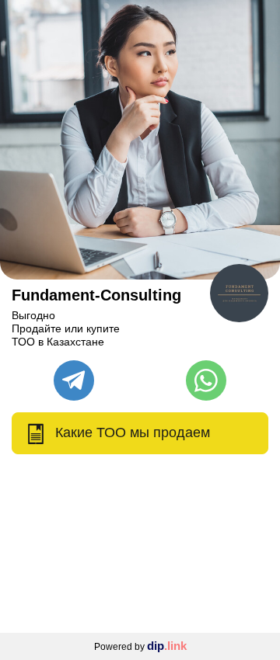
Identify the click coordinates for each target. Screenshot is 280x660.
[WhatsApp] (206, 380)
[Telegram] (74, 380)
